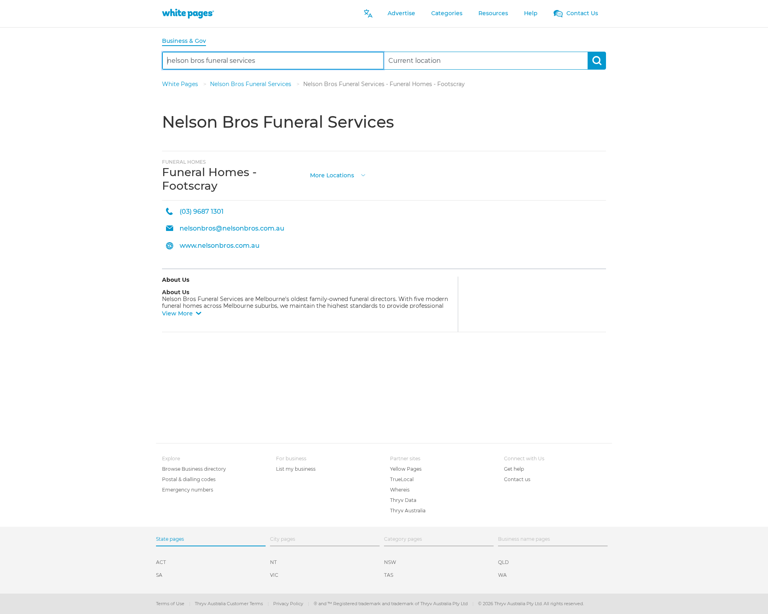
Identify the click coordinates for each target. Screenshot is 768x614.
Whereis (400, 490)
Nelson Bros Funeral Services (251, 84)
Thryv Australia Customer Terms (229, 603)
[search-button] (597, 60)
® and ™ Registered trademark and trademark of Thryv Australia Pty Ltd (391, 603)
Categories (446, 13)
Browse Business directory (194, 469)
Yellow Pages (406, 469)
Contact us (517, 479)
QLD (503, 562)
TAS (388, 575)
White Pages (181, 84)
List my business (296, 469)
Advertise (401, 13)
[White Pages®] (188, 13)
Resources (493, 13)
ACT (161, 562)
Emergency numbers (187, 490)
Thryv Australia (408, 511)
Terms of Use (171, 603)
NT (273, 562)
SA (159, 575)
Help (531, 13)
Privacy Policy (288, 603)
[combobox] (273, 60)
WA (502, 575)
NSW (390, 562)
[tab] (187, 41)
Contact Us (581, 13)
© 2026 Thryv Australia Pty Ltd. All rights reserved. (531, 603)
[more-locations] (363, 175)
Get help (514, 469)
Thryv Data (403, 500)
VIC (274, 575)
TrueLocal (402, 479)
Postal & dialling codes (189, 479)
